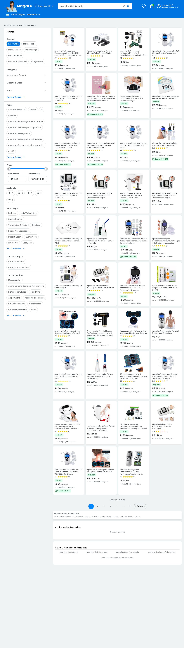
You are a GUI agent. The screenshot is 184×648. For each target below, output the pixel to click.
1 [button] (91, 506)
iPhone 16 (79, 517)
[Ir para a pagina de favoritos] (143, 6)
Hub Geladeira (126, 517)
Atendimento (33, 14)
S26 (86, 517)
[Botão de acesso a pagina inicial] (19, 6)
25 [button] (130, 506)
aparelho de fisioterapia (97, 552)
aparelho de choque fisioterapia (161, 552)
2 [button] (97, 506)
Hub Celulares (112, 517)
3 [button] (104, 506)
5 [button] (116, 506)
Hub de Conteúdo (97, 517)
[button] (123, 6)
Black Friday (59, 517)
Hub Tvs (137, 517)
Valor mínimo (13, 174)
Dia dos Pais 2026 (117, 532)
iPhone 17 (69, 517)
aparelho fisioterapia (69, 552)
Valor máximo (34, 174)
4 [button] (110, 506)
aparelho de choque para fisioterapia (117, 558)
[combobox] (95, 6)
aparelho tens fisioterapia (127, 552)
